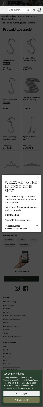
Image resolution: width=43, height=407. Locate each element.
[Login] (34, 10)
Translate (23, 228)
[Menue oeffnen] (4, 10)
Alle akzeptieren (21, 400)
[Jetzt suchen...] (28, 10)
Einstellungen (21, 394)
